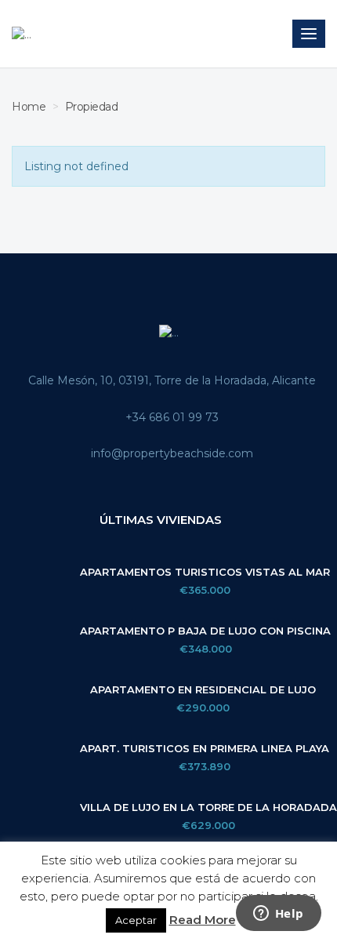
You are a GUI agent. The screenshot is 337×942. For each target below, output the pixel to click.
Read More (202, 919)
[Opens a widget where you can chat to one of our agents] (278, 914)
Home (28, 107)
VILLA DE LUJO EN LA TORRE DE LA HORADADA (208, 807)
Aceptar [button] (136, 920)
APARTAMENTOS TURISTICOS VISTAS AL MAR (205, 572)
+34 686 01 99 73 (172, 417)
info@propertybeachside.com (172, 453)
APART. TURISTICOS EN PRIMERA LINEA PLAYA (204, 749)
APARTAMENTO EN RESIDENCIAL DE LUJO (203, 690)
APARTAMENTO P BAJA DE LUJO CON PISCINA (205, 631)
